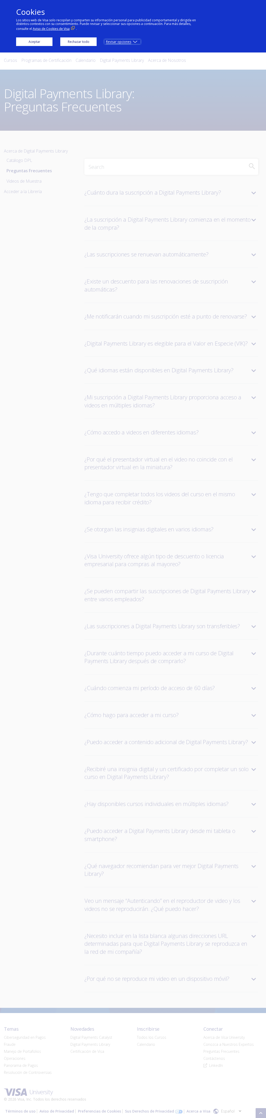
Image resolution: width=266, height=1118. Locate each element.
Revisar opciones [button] (118, 41)
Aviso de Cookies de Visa (51, 29)
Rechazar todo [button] (78, 41)
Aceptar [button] (34, 41)
